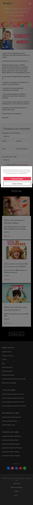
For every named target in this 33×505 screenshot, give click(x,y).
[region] (16, 176)
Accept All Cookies (17, 179)
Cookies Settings (17, 183)
